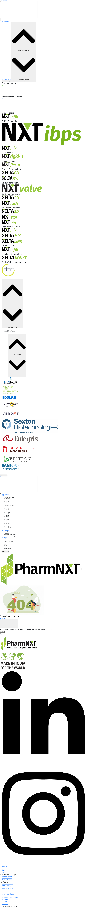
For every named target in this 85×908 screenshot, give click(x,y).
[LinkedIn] (43, 718)
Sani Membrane (7, 548)
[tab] (7, 81)
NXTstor (7, 519)
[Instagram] (43, 813)
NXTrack (7, 516)
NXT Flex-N (8, 508)
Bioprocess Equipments (9, 497)
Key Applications (5, 530)
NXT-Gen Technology (6, 495)
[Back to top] (9, 623)
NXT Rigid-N (8, 507)
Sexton (5, 544)
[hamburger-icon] (0, 493)
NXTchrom (8, 498)
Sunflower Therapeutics (9, 541)
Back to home (3, 618)
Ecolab (5, 540)
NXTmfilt (7, 501)
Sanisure (6, 538)
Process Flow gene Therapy (10, 534)
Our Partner (4, 537)
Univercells (6, 545)
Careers (1, 634)
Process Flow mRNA (8, 533)
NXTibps (7, 502)
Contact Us (4, 549)
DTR (6, 529)
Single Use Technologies (9, 513)
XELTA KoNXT (8, 527)
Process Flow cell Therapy (9, 536)
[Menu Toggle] (0, 19)
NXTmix (7, 504)
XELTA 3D (8, 518)
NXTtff (7, 500)
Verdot (5, 543)
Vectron (5, 547)
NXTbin (7, 520)
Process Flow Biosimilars (9, 531)
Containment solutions (9, 505)
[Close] (0, 633)
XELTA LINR (8, 525)
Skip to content (3, 0)
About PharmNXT (5, 494)
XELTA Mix (8, 523)
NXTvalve (7, 509)
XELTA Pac (8, 512)
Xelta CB (7, 511)
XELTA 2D (8, 515)
